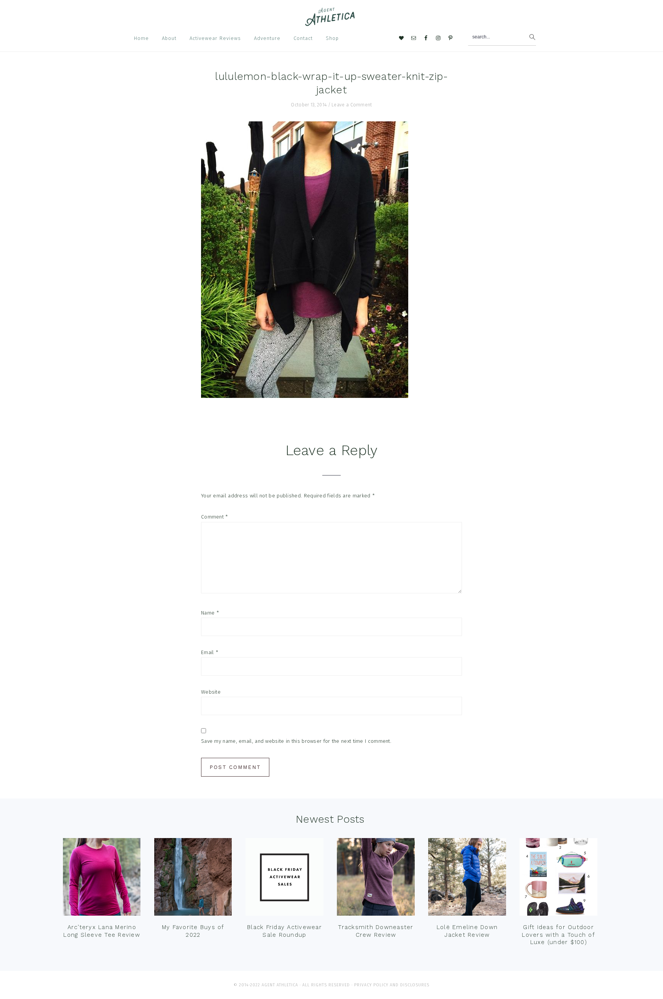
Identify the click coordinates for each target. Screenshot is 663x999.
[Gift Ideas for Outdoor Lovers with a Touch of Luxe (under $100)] (558, 878)
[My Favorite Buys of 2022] (193, 878)
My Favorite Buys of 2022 (193, 931)
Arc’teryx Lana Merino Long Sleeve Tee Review (101, 931)
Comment (214, 517)
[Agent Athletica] (331, 22)
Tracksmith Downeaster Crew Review (375, 931)
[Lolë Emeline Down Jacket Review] (467, 878)
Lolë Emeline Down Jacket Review (467, 931)
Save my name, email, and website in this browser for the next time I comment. (296, 741)
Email (209, 652)
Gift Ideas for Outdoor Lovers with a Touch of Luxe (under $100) (558, 935)
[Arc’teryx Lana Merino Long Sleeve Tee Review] (101, 878)
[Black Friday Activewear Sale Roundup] (284, 878)
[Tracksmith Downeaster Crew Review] (375, 878)
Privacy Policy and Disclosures (391, 984)
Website (211, 692)
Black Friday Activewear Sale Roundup (284, 931)
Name (210, 613)
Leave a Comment (352, 105)
